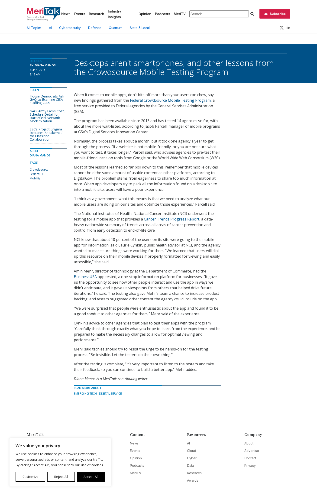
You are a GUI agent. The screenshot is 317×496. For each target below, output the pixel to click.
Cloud (191, 451)
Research (96, 14)
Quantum (115, 28)
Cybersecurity (70, 28)
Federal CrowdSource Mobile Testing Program (170, 100)
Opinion (145, 14)
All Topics (34, 28)
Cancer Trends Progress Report (171, 219)
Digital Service (110, 393)
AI (50, 28)
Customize (31, 476)
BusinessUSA (85, 276)
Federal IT (36, 174)
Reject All (61, 476)
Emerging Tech (85, 393)
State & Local (140, 28)
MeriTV (180, 14)
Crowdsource (39, 169)
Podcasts (162, 14)
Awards (192, 480)
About (248, 443)
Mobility (35, 178)
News (66, 14)
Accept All (91, 476)
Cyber (192, 458)
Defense (94, 28)
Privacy (250, 465)
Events (79, 14)
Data (190, 465)
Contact (250, 458)
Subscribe (278, 14)
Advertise (251, 451)
